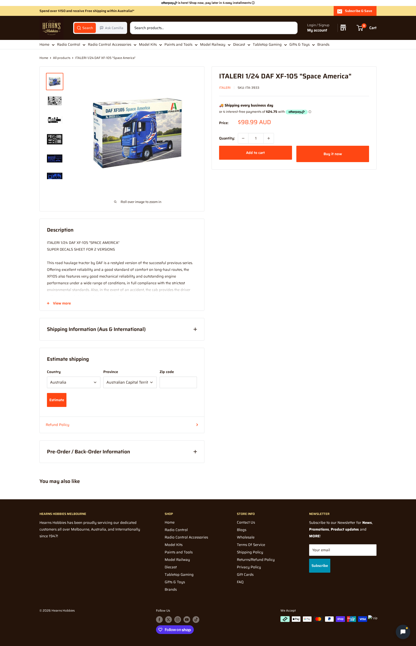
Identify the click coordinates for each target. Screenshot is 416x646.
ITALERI (225, 87)
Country (54, 372)
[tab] (85, 28)
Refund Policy (57, 425)
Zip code (167, 372)
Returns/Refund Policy (256, 560)
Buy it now (333, 154)
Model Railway (212, 44)
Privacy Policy (249, 567)
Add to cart (255, 153)
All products (61, 57)
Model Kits (148, 44)
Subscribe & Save (358, 10)
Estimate (56, 400)
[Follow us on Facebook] (159, 619)
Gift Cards (245, 574)
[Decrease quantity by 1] (243, 138)
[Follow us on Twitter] (168, 619)
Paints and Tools (178, 44)
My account (317, 30)
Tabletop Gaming (267, 44)
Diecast (239, 44)
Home (44, 44)
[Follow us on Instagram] (177, 619)
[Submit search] (291, 28)
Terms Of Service (251, 545)
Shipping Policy (250, 552)
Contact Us (246, 522)
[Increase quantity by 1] (269, 138)
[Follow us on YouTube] (186, 619)
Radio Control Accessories (109, 44)
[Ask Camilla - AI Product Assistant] (403, 632)
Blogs (241, 530)
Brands (323, 44)
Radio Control (68, 44)
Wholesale (245, 537)
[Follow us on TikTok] (196, 619)
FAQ (240, 582)
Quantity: (227, 138)
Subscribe (320, 566)
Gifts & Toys (299, 44)
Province (110, 372)
